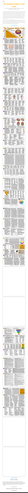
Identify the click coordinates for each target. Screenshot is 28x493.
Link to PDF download (14, 25)
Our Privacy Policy (14, 490)
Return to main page (14, 479)
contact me (5, 23)
